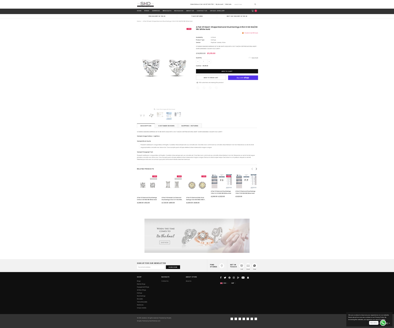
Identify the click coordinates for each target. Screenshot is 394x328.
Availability (199, 37)
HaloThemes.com (154, 321)
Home (139, 21)
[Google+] (238, 277)
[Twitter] (225, 277)
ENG (224, 283)
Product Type (200, 40)
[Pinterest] (229, 277)
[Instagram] (234, 277)
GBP (232, 283)
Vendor (198, 42)
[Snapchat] (248, 277)
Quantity (199, 58)
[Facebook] (221, 277)
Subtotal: (199, 66)
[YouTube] (243, 277)
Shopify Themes (142, 321)
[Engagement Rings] (197, 236)
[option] (197, 16)
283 (200, 82)
